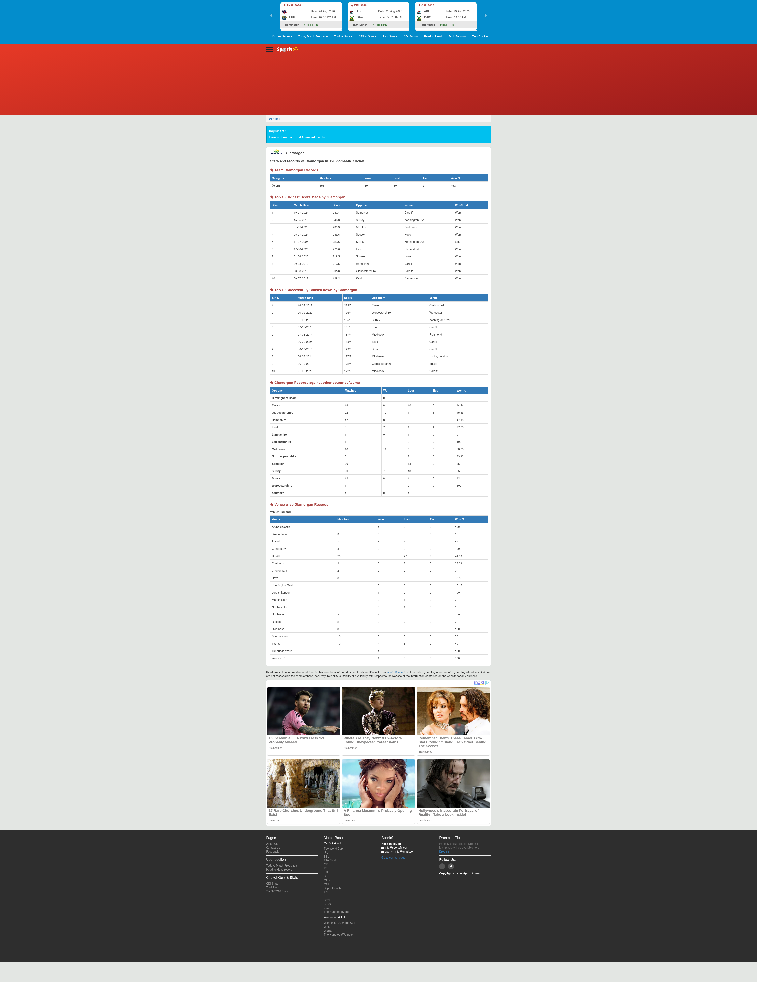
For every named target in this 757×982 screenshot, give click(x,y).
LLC (326, 908)
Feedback (272, 851)
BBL (326, 856)
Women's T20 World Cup (339, 923)
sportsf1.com (395, 672)
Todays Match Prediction (281, 865)
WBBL (328, 930)
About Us (272, 843)
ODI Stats (272, 883)
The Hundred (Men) (336, 912)
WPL (327, 927)
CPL (326, 864)
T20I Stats (272, 887)
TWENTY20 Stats (277, 891)
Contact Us (273, 847)
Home (276, 119)
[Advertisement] (378, 85)
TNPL (327, 892)
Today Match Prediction (313, 36)
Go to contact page (393, 857)
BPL (326, 876)
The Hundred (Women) (338, 934)
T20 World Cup (333, 848)
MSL (327, 884)
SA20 (327, 900)
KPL (326, 896)
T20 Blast (330, 860)
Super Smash (332, 888)
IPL (326, 852)
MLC (327, 880)
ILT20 (327, 904)
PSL (326, 868)
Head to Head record (279, 869)
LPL (326, 872)
